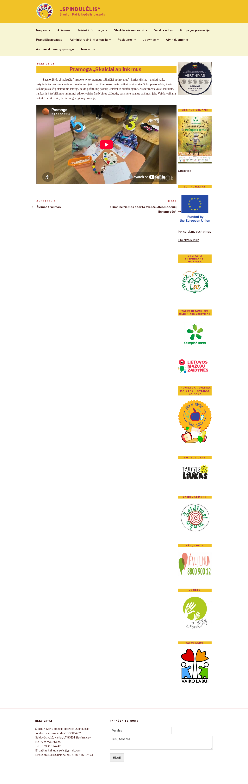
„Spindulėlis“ (80, 9)
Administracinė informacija (89, 39)
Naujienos (43, 30)
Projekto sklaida (188, 240)
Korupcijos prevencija (195, 30)
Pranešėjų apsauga (49, 39)
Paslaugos (125, 39)
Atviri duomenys (177, 39)
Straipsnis (184, 170)
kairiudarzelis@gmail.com (64, 750)
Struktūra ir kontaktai (129, 30)
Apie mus (63, 30)
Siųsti (117, 757)
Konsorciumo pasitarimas (194, 231)
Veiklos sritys (163, 30)
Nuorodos (88, 49)
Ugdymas (149, 39)
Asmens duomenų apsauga (55, 49)
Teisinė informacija (91, 30)
